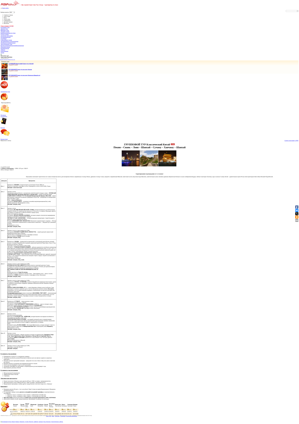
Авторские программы (7, 35)
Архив (2, 52)
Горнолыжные (4, 51)
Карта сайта (5, 8)
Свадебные (4, 38)
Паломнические (5, 48)
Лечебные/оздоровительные (8, 42)
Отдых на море (5, 34)
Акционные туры (5, 91)
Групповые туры (5, 27)
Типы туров (48, 416)
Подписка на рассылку (4, 115)
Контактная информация (71, 416)
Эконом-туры (4, 28)
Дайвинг (3, 49)
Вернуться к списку (6, 140)
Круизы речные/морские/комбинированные (12, 45)
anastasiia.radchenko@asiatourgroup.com (7, 59)
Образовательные (5, 47)
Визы (53, 416)
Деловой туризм (5, 31)
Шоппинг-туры (5, 30)
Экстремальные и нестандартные (9, 41)
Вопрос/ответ (4, 139)
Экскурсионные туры (6, 44)
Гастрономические (6, 37)
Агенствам (57, 416)
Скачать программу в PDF (291, 140)
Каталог (3, 127)
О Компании (63, 416)
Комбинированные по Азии (8, 33)
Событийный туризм (6, 40)
